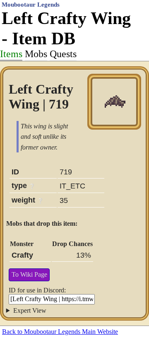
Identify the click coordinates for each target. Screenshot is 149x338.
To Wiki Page (29, 274)
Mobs (36, 53)
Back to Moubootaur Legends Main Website (60, 331)
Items (11, 53)
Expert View (29, 310)
